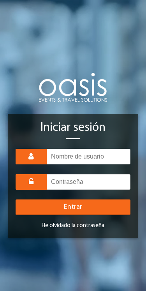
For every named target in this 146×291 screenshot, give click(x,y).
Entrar (73, 207)
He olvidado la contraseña (73, 226)
